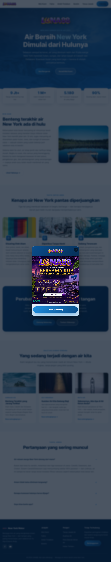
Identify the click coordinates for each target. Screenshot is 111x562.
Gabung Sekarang (55, 310)
